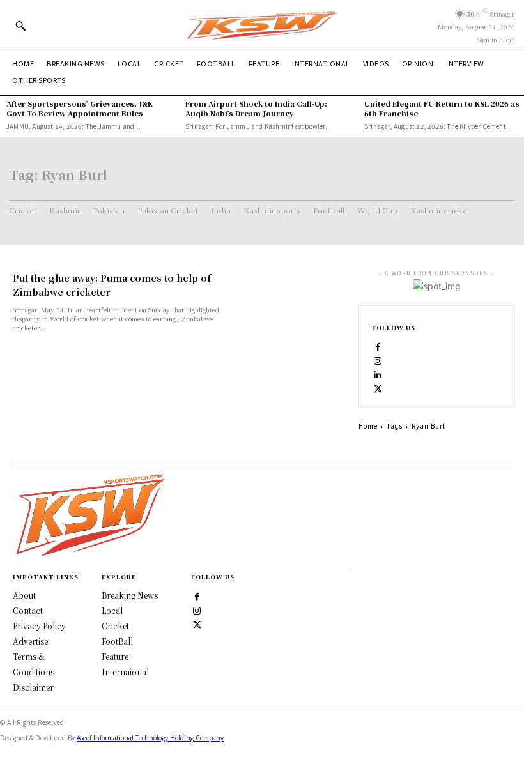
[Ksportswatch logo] (261, 24)
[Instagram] (378, 360)
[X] (378, 388)
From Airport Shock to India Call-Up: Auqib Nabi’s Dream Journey (256, 108)
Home (368, 426)
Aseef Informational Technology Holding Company (150, 737)
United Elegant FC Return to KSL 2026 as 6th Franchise (442, 108)
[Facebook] (378, 346)
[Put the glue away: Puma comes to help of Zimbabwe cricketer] (290, 300)
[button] (20, 25)
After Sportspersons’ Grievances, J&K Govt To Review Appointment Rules (79, 108)
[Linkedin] (378, 374)
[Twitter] (197, 623)
